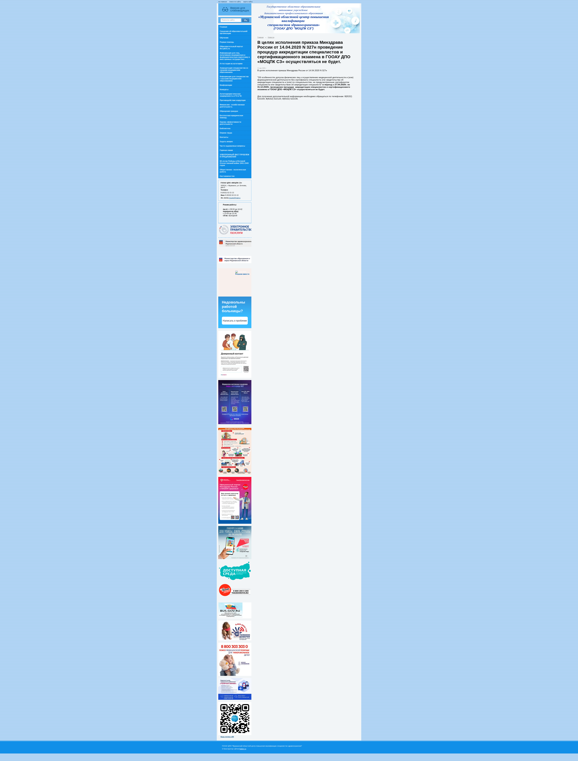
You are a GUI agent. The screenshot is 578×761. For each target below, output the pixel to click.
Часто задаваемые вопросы (232, 146)
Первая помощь (227, 42)
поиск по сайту (235, 2)
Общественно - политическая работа (233, 171)
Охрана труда (226, 133)
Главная (223, 27)
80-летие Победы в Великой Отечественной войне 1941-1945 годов (234, 163)
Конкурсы (224, 89)
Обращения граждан (229, 111)
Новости (271, 37)
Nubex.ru (242, 749)
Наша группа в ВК (227, 737)
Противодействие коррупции (232, 100)
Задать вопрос (226, 142)
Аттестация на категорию (231, 64)
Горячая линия (226, 150)
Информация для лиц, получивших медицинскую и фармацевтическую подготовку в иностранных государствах (235, 56)
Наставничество (227, 176)
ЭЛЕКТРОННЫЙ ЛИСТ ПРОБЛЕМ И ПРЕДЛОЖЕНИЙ (234, 156)
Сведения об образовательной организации (233, 32)
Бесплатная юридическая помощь (231, 116)
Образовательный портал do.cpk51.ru (231, 47)
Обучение (224, 38)
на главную (222, 2)
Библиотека (225, 128)
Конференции (226, 85)
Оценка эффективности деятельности (230, 123)
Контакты (224, 137)
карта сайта (247, 2)
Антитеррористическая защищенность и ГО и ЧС (231, 95)
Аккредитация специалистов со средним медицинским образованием (234, 70)
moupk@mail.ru (234, 198)
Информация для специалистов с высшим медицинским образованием (234, 79)
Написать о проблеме (235, 320)
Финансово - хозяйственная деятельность (232, 106)
